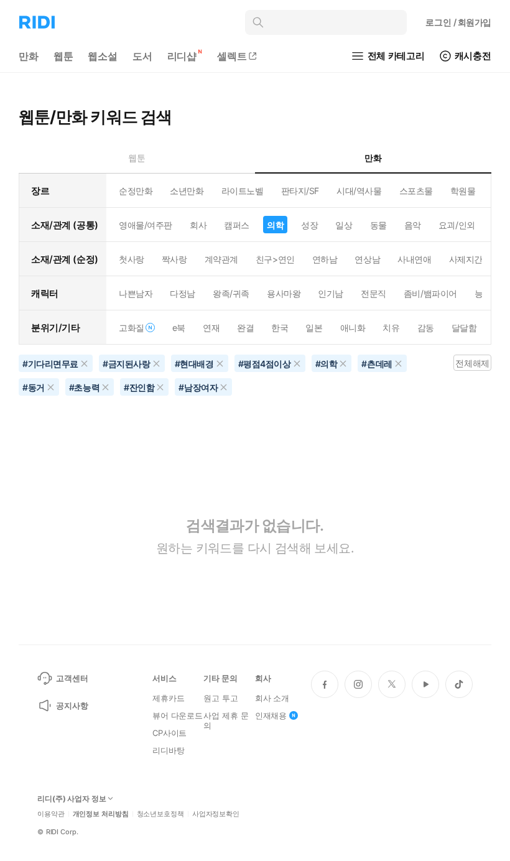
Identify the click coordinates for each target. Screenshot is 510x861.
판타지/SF (300, 190)
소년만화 (186, 190)
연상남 (367, 259)
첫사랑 (131, 259)
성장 (309, 225)
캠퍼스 (236, 225)
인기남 (330, 293)
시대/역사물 (358, 190)
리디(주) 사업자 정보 (71, 798)
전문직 (373, 293)
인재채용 (271, 715)
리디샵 (182, 56)
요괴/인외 (456, 225)
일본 (313, 327)
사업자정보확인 (215, 814)
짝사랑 (174, 259)
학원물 (463, 190)
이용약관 (51, 814)
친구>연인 (275, 259)
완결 (245, 327)
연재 (211, 327)
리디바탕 (168, 750)
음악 (412, 225)
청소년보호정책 (160, 814)
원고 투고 (220, 698)
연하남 (325, 259)
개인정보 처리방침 (101, 814)
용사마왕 (283, 293)
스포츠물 (416, 190)
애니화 (353, 327)
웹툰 (63, 56)
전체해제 (472, 363)
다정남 (182, 293)
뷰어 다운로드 (177, 715)
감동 (425, 327)
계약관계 (221, 259)
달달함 (464, 327)
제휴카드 (168, 698)
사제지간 (466, 259)
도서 (142, 56)
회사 (198, 225)
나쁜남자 (135, 293)
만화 (29, 56)
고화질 (131, 327)
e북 (178, 327)
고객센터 (72, 678)
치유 (390, 327)
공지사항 (72, 705)
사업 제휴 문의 (225, 720)
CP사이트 (169, 733)
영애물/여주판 (145, 225)
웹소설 (103, 56)
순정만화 (135, 190)
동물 (378, 225)
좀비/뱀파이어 (430, 293)
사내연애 (414, 259)
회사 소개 (272, 698)
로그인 (458, 22)
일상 (343, 225)
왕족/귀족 (231, 293)
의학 (275, 225)
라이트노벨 (242, 190)
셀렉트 (232, 56)
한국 (279, 327)
